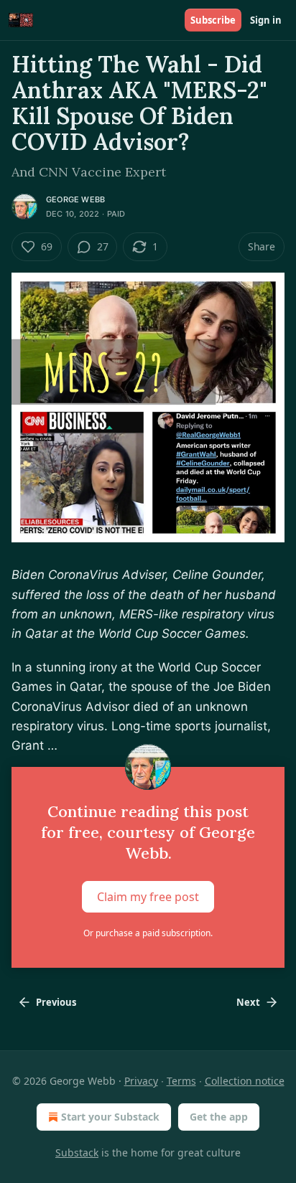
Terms (181, 1081)
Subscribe (213, 20)
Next (248, 1002)
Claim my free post (148, 897)
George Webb (75, 199)
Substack (76, 1152)
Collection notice (245, 1081)
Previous (56, 1002)
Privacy (141, 1081)
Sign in (266, 20)
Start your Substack (110, 1116)
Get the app (219, 1116)
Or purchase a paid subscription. (148, 933)
